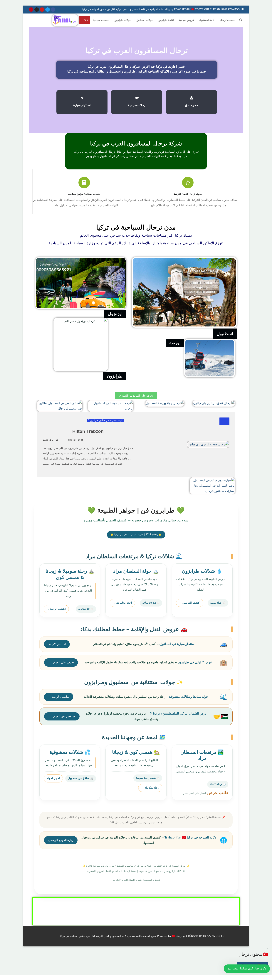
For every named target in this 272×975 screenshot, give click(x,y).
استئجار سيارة (81, 105)
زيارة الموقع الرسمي (60, 840)
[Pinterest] (31, 9)
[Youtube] (42, 9)
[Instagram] (36, 9)
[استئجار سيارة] (82, 98)
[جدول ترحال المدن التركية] (188, 182)
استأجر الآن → (57, 644)
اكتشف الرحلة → (56, 608)
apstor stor (75, 439)
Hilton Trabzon (88, 431)
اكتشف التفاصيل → (189, 602)
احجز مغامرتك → (122, 602)
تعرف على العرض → (61, 662)
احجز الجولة (53, 778)
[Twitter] (47, 9)
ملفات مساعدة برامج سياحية (84, 193)
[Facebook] (53, 9)
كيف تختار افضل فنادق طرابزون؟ (105, 420)
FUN (86, 20)
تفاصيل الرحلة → (58, 696)
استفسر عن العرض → (61, 716)
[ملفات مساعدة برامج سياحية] (84, 182)
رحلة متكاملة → (150, 787)
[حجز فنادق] (191, 98)
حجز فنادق (191, 105)
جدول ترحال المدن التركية (188, 193)
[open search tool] (241, 20)
